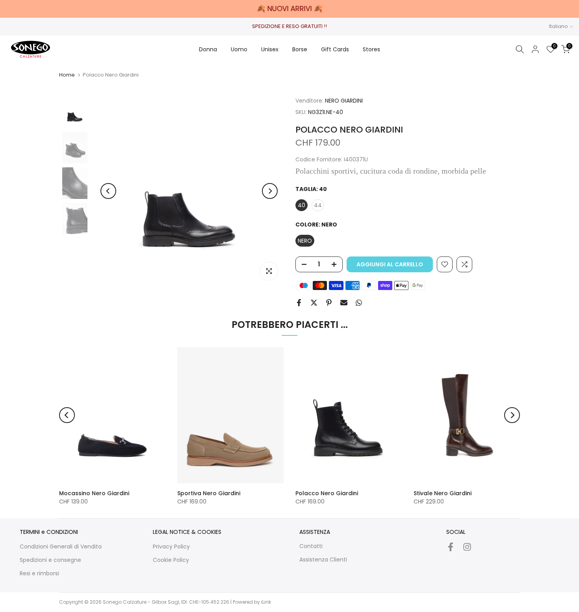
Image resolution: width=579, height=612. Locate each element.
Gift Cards (335, 49)
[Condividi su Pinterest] (328, 302)
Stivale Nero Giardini (442, 493)
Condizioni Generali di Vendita (61, 546)
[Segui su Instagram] (467, 547)
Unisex (269, 49)
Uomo (239, 49)
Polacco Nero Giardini (326, 493)
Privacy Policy (171, 546)
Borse (299, 49)
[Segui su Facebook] (450, 547)
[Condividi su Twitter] (313, 302)
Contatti (311, 546)
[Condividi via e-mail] (343, 302)
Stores (371, 49)
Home (67, 74)
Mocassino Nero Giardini (94, 493)
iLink (266, 602)
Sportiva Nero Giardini (208, 493)
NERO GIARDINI (344, 101)
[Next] (270, 191)
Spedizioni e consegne (50, 560)
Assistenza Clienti (323, 559)
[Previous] (108, 191)
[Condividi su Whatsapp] (358, 302)
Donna (208, 49)
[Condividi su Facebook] (298, 302)
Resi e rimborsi (39, 573)
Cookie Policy (171, 560)
